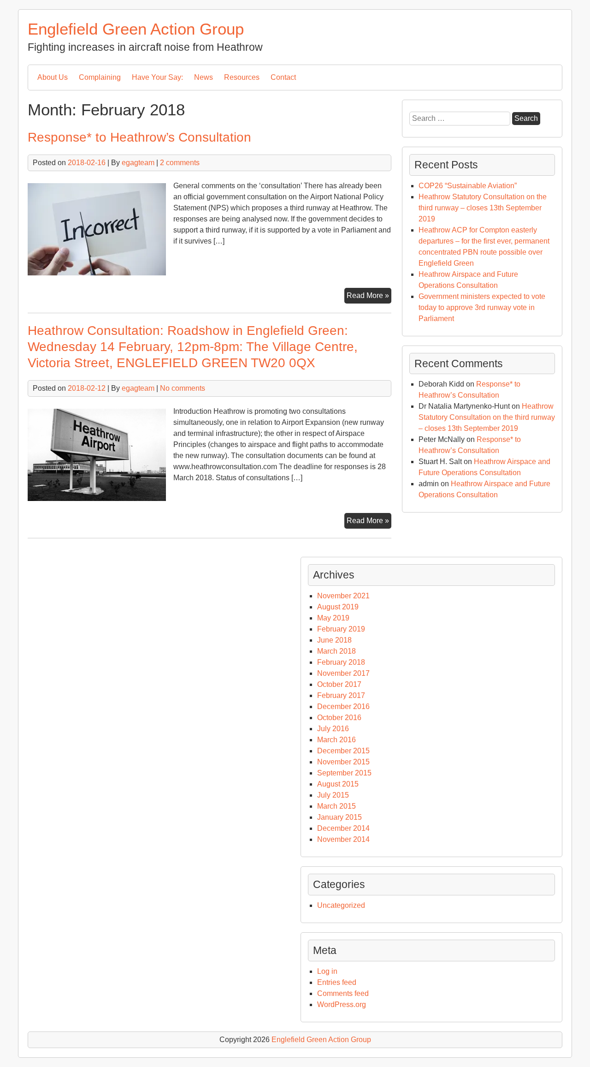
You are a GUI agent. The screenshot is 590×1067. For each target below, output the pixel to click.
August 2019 (338, 607)
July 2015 (333, 795)
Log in (327, 971)
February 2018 (341, 662)
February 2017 (341, 695)
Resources (242, 77)
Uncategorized (341, 905)
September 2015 (344, 773)
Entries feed (336, 982)
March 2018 (336, 651)
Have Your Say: (157, 77)
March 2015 (336, 806)
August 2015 (338, 784)
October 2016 (339, 717)
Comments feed (343, 993)
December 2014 (343, 828)
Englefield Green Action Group (136, 29)
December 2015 (343, 751)
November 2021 (343, 596)
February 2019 (341, 629)
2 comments (180, 163)
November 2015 (343, 762)
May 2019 (333, 618)
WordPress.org (341, 1004)
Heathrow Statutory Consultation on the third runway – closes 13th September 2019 (483, 208)
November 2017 (343, 673)
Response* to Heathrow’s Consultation (139, 137)
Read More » (369, 297)
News (203, 77)
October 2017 (339, 684)
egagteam (138, 163)
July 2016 (333, 729)
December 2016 (343, 706)
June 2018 (334, 640)
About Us (52, 77)
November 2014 (343, 839)
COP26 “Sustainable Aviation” (468, 186)
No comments (182, 388)
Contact (283, 77)
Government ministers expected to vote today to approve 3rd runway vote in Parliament (482, 307)
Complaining (100, 77)
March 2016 (336, 740)
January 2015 (339, 817)
